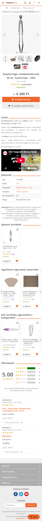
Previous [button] (1, 291)
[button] (4, 34)
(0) (13, 299)
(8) (13, 254)
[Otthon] (7, 8)
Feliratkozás (31, 505)
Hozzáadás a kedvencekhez (22, 106)
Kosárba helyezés (22, 100)
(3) (13, 347)
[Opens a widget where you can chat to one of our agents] (33, 517)
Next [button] (40, 291)
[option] (11, 245)
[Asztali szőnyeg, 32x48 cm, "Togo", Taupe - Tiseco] (11, 281)
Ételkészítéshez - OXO (24, 188)
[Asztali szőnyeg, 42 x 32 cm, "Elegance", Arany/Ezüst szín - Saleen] (31, 281)
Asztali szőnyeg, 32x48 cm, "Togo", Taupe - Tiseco (10, 293)
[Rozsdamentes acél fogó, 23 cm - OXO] (11, 236)
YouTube (26, 494)
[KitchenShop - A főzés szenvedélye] (11, 3)
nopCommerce (21, 518)
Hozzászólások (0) (14, 422)
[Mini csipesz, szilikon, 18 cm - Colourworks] (11, 329)
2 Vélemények (27, 84)
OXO (17, 184)
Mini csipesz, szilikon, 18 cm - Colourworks (10, 340)
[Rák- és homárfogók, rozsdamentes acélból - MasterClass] (31, 329)
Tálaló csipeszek (22, 192)
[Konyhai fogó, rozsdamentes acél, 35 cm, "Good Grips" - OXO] (21, 34)
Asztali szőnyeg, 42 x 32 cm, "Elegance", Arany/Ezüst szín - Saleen (30, 294)
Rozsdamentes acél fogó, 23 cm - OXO (10, 247)
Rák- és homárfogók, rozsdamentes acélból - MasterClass (31, 341)
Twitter (21, 494)
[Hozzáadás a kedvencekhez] (17, 230)
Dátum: (5, 402)
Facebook (16, 494)
